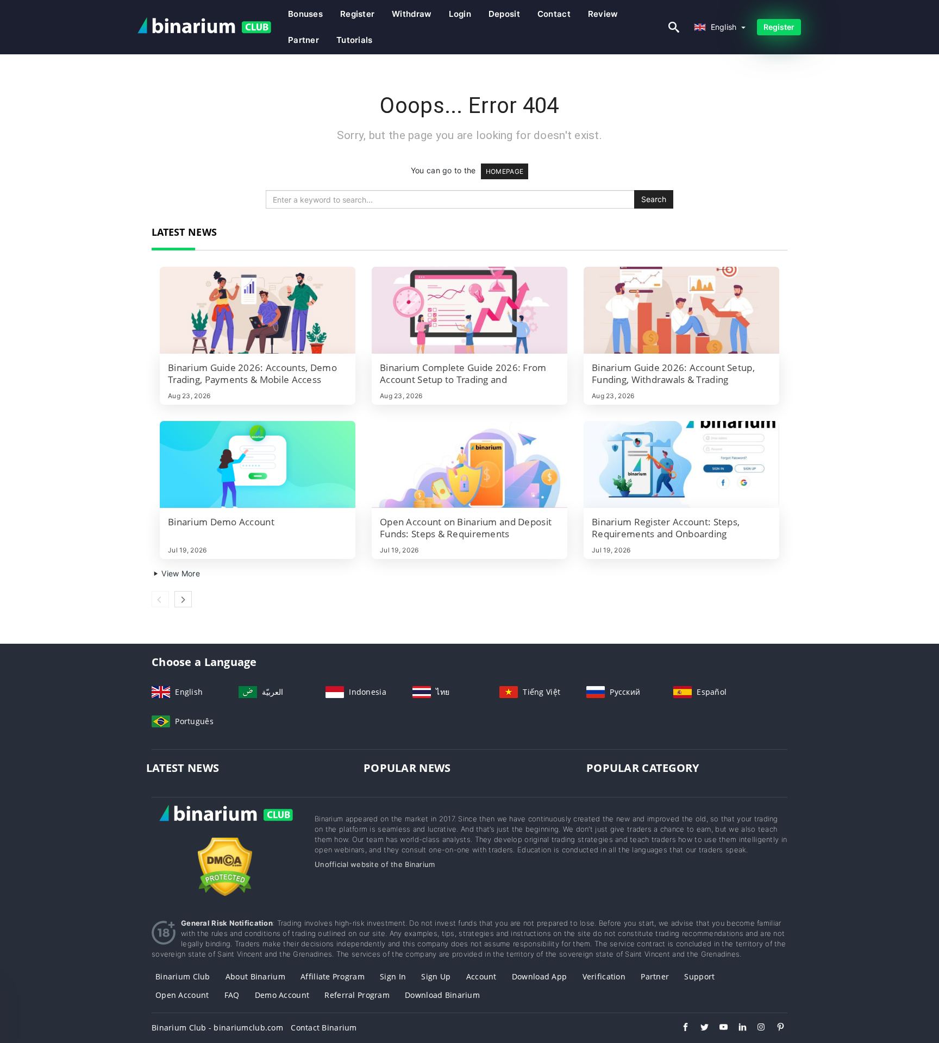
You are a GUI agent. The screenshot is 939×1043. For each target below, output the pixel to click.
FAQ (232, 995)
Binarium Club (182, 976)
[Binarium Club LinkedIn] (737, 1028)
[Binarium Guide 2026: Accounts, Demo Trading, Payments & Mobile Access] (257, 310)
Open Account (182, 995)
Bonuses (305, 14)
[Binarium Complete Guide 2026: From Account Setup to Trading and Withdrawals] (469, 310)
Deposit (504, 14)
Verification (604, 976)
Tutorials (354, 40)
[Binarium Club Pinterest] (775, 1028)
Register (357, 14)
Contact (554, 14)
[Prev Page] (160, 599)
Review (603, 14)
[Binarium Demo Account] (257, 464)
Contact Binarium (323, 1027)
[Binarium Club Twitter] (699, 1028)
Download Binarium (442, 995)
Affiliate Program (333, 976)
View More (179, 573)
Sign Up (435, 976)
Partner (303, 40)
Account (481, 976)
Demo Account (282, 995)
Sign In (393, 976)
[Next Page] (183, 599)
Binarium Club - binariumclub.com (217, 1027)
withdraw (411, 14)
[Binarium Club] (225, 825)
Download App (539, 976)
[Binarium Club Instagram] (756, 1028)
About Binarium (255, 976)
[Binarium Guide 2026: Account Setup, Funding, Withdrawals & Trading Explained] (681, 310)
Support (699, 976)
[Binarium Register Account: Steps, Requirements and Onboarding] (681, 464)
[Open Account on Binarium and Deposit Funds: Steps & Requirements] (469, 464)
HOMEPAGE (504, 171)
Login (460, 14)
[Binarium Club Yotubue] (718, 1028)
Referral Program (356, 995)
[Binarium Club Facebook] (680, 1028)
